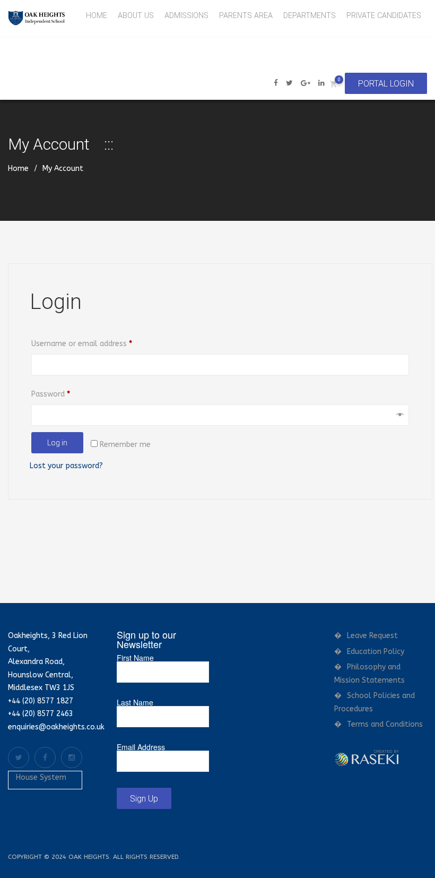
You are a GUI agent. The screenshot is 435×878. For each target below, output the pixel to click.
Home (18, 169)
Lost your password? (66, 465)
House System (41, 777)
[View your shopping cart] (333, 83)
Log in (57, 442)
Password (65, 394)
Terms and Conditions (385, 724)
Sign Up (144, 799)
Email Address (141, 747)
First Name (135, 657)
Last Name (135, 702)
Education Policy (375, 651)
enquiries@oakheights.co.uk (56, 726)
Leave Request (372, 635)
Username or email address (96, 343)
